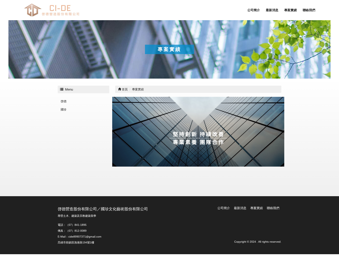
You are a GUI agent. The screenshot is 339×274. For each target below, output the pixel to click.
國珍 (64, 109)
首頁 (124, 89)
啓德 (64, 101)
